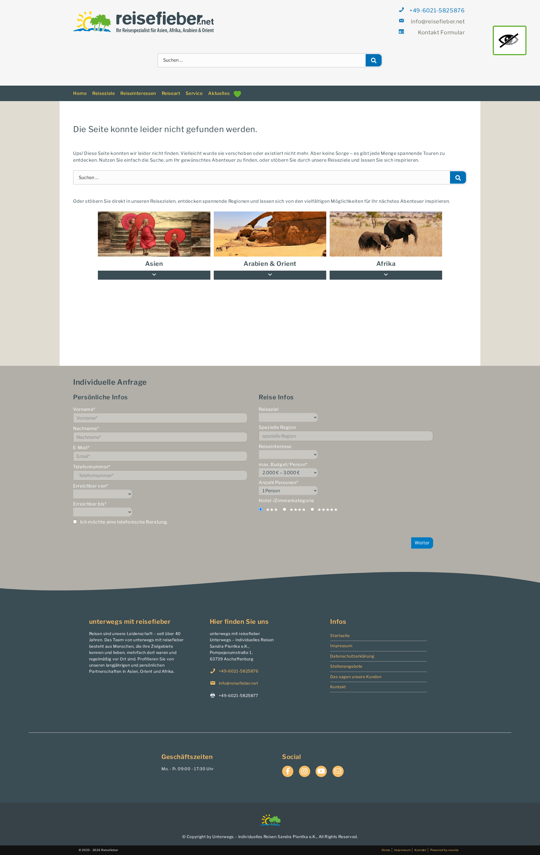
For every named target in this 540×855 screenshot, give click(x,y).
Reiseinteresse (275, 440)
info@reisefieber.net (438, 21)
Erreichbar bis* (90, 498)
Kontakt (338, 680)
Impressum (341, 639)
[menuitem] (386, 228)
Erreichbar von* (90, 480)
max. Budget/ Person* (283, 458)
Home (80, 87)
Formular (441, 32)
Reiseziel (269, 403)
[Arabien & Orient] (270, 228)
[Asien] (154, 228)
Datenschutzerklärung (352, 649)
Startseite (340, 629)
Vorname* (84, 403)
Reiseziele (103, 87)
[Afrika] (386, 228)
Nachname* (86, 422)
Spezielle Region (277, 421)
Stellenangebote (346, 660)
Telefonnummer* (92, 461)
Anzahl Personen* (278, 476)
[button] (386, 269)
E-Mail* (81, 441)
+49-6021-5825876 (437, 10)
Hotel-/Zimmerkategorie (286, 494)
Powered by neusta (444, 843)
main (509, 40)
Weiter (422, 536)
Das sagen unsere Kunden (355, 670)
